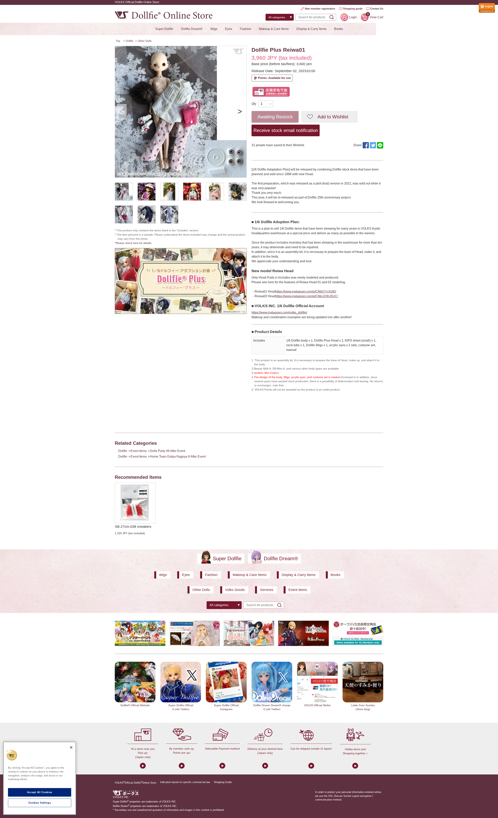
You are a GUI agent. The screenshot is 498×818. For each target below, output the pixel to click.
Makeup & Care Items (274, 29)
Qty (254, 103)
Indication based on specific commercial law (185, 782)
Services (266, 590)
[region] (39, 778)
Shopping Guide (223, 782)
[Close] (71, 747)
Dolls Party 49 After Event (167, 451)
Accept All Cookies (39, 792)
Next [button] (240, 112)
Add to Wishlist (332, 116)
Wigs (213, 29)
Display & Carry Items (311, 29)
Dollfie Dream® (192, 29)
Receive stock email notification (285, 130)
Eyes (228, 29)
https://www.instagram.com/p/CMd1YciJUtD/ (305, 291)
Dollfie (129, 40)
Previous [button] (122, 112)
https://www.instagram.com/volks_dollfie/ (279, 312)
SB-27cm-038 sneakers (133, 527)
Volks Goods (235, 590)
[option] (180, 111)
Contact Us (376, 8)
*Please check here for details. (134, 243)
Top (118, 40)
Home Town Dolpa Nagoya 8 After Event (178, 456)
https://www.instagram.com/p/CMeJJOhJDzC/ (306, 296)
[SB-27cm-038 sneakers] (135, 503)
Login (353, 17)
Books (338, 29)
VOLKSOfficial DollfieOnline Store (135, 782)
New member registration (320, 8)
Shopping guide (352, 8)
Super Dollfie (164, 29)
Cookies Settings (39, 802)
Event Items (139, 451)
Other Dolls (145, 40)
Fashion (245, 29)
